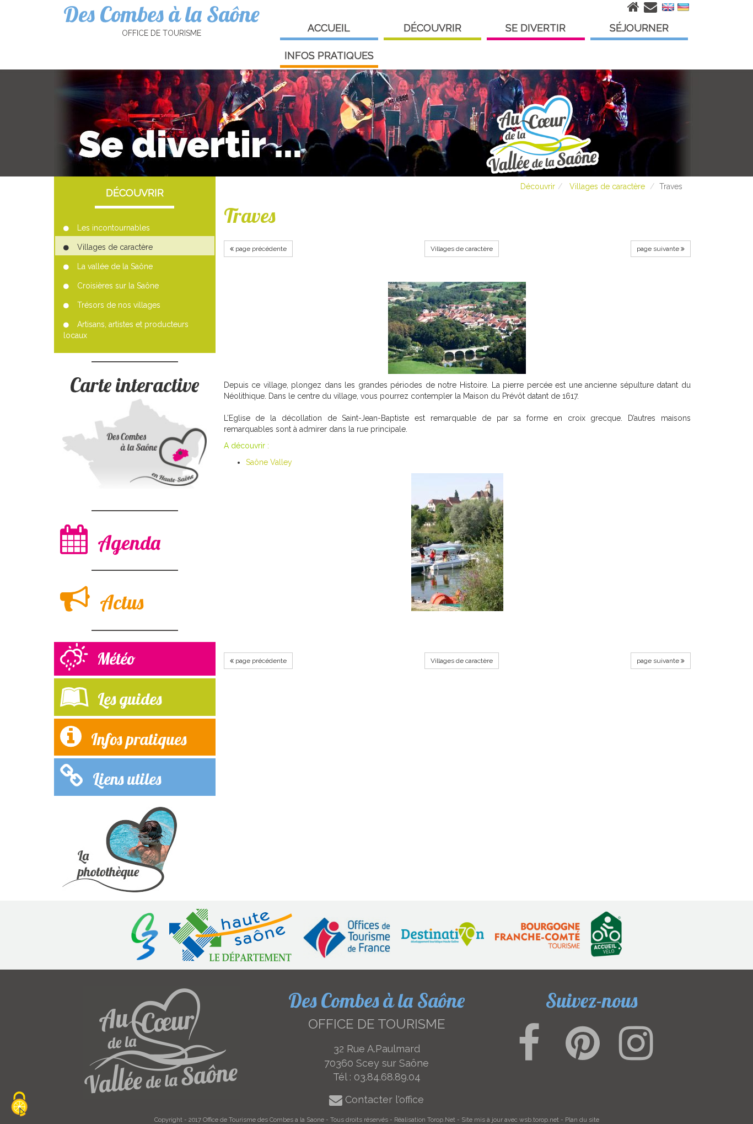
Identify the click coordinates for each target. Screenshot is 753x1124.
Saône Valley (269, 462)
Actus (119, 602)
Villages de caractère (607, 186)
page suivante (659, 249)
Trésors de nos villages (118, 305)
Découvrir (537, 186)
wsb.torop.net (539, 1119)
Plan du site (582, 1119)
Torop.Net (441, 1119)
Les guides (128, 698)
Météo (114, 658)
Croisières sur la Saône (118, 285)
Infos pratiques (136, 739)
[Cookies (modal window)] (19, 1105)
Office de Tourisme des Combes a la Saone (263, 1119)
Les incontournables (113, 227)
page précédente (260, 249)
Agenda (126, 542)
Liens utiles (125, 778)
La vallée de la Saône (115, 266)
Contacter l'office (383, 1099)
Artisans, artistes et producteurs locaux (126, 330)
